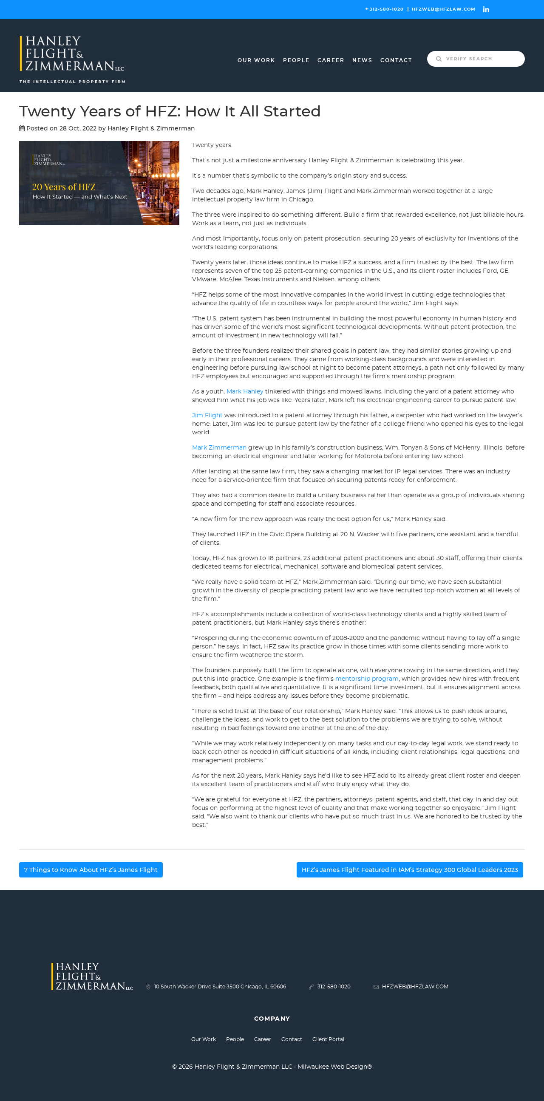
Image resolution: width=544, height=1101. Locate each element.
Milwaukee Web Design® (335, 1067)
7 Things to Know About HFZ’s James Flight (91, 870)
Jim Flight (207, 416)
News (362, 60)
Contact (396, 60)
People (296, 60)
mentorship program (367, 679)
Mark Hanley (245, 392)
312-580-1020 (387, 9)
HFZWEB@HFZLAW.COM (444, 9)
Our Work (256, 60)
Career (331, 60)
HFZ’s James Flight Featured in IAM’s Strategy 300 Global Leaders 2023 (410, 870)
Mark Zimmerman (219, 448)
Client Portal (328, 1039)
